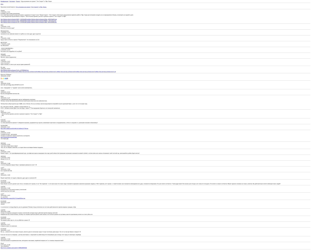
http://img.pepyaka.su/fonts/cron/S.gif (10, 71)
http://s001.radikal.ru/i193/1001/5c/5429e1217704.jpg (14, 128)
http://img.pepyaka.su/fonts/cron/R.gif (67, 71)
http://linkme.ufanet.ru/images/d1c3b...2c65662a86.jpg (15, 22)
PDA (2, 4)
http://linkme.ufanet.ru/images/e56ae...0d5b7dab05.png (43, 19)
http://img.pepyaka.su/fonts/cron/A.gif (48, 71)
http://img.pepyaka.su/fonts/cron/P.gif (29, 71)
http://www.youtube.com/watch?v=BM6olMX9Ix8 (14, 247)
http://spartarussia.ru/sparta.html (9, 137)
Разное (18, 1)
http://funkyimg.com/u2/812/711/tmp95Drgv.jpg (13, 198)
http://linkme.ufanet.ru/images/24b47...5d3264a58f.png (15, 19)
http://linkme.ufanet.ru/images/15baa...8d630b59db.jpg (15, 20)
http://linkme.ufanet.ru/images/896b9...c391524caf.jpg (42, 20)
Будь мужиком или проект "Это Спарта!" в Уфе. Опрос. (31, 7)
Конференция (4, 1)
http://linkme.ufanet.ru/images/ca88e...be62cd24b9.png (43, 22)
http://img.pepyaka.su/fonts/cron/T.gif (86, 71)
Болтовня (12, 1)
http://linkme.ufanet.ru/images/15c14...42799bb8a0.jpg (15, 70)
